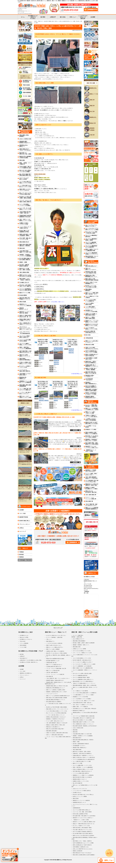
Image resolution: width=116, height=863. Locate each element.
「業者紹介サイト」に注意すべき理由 (90, 450)
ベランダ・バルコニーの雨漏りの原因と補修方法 (25, 201)
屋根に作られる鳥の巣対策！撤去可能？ (91, 491)
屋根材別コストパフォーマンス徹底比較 (25, 305)
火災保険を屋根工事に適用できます (53, 666)
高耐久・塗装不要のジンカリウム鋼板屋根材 (25, 348)
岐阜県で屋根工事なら (24, 520)
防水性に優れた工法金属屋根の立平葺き (24, 231)
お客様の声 (53, 17)
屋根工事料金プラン (50, 641)
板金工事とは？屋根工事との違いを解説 (25, 153)
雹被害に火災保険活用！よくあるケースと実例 (91, 393)
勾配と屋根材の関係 (24, 272)
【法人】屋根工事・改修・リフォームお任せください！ (58, 678)
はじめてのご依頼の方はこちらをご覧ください (56, 635)
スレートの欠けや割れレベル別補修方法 (90, 300)
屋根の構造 (22, 160)
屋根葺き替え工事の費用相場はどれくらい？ (91, 276)
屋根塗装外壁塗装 (92, 129)
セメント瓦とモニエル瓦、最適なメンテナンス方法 (83, 700)
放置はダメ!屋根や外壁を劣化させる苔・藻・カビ (25, 316)
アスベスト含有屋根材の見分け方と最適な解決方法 (83, 759)
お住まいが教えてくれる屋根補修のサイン (91, 283)
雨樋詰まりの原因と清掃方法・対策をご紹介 (55, 724)
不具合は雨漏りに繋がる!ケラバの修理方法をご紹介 (84, 717)
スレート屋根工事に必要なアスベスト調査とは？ (25, 389)
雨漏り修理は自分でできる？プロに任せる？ (25, 149)
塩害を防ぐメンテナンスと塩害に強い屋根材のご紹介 (84, 821)
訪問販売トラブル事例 (90, 429)
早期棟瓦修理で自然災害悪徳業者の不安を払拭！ (25, 216)
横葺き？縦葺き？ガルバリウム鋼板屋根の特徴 (91, 250)
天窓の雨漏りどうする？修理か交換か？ (25, 374)
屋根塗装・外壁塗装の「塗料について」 (81, 644)
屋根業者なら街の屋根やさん (26, 673)
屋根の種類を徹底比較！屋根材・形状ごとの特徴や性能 (84, 685)
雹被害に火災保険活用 (77, 850)
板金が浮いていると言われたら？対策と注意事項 (91, 436)
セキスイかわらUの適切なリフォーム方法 (81, 650)
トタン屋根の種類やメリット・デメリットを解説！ (83, 694)
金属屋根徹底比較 (76, 807)
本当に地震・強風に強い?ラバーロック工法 (25, 239)
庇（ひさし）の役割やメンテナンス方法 (25, 367)
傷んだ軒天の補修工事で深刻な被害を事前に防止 (25, 175)
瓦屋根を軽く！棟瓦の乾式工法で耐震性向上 (82, 753)
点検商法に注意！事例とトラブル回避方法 (55, 651)
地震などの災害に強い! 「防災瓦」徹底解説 (90, 369)
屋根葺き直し (93, 117)
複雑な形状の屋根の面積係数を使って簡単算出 (25, 245)
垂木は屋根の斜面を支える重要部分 (53, 701)
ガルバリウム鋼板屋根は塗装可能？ (91, 236)
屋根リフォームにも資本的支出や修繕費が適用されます (58, 695)
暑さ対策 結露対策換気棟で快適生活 (24, 265)
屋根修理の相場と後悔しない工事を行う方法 (90, 272)
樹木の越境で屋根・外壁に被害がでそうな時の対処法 (91, 443)
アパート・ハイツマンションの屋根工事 (90, 498)
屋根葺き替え (93, 88)
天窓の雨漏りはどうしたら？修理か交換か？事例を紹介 (84, 708)
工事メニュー (72, 17)
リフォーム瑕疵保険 (24, 643)
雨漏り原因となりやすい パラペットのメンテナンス (57, 709)
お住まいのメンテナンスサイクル (80, 788)
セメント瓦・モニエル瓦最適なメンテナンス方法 (25, 208)
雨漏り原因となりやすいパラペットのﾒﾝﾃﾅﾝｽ (25, 190)
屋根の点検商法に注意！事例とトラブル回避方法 (91, 433)
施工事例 (43, 17)
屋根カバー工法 (94, 94)
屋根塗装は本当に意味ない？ (23, 146)
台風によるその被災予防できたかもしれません (91, 348)
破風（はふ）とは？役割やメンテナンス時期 (25, 397)
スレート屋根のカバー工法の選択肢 (91, 297)
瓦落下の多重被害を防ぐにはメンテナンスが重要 (91, 351)
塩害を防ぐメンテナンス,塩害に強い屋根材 (25, 312)
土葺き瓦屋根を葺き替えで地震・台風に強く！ (25, 212)
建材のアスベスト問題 (24, 292)
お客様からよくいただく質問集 (79, 648)
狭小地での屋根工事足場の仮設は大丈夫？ (90, 332)
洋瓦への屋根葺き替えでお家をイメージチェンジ (25, 324)
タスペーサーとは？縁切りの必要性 (24, 178)
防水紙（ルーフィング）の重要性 (80, 796)
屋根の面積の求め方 (24, 241)
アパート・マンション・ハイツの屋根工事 (55, 674)
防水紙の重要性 (23, 295)
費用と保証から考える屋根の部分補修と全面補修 (56, 697)
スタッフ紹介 (22, 513)
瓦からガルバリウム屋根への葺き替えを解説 (91, 232)
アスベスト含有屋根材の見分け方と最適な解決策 (25, 289)
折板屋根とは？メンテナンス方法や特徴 (91, 311)
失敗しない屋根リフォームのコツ (90, 269)
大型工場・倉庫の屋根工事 (52, 672)
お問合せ (21, 527)
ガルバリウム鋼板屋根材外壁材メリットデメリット (91, 253)
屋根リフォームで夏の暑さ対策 (52, 670)
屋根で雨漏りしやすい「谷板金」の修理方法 (24, 279)
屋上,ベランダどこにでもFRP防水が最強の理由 (25, 193)
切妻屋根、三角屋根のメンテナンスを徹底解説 (25, 255)
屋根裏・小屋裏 (23, 262)
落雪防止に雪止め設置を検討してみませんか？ (56, 716)
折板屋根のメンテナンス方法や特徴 (80, 696)
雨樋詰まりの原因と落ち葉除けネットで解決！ (91, 488)
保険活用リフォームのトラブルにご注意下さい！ (83, 817)
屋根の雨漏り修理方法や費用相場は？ (25, 359)
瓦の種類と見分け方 (24, 282)
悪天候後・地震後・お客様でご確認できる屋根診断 (83, 642)
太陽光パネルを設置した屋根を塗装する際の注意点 (57, 732)
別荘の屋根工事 (89, 501)
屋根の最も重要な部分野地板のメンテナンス (24, 298)
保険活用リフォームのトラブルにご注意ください (91, 447)
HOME (35, 21)
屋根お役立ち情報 (89, 344)
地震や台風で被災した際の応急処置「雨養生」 (25, 235)
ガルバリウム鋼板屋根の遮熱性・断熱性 (91, 239)
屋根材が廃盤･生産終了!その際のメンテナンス (25, 320)
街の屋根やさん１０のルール (26, 639)
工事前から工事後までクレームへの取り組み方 (91, 416)
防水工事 (92, 111)
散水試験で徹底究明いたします (52, 660)
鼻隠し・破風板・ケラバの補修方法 (25, 163)
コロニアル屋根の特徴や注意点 (89, 304)
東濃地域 (21, 557)
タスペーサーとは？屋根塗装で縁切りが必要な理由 (83, 716)
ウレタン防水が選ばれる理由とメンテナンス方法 (25, 182)
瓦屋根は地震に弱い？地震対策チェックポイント (91, 365)
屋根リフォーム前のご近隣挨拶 (52, 649)
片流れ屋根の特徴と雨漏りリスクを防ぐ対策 (25, 251)
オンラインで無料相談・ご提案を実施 (54, 637)
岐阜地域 (21, 554)
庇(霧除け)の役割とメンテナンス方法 (24, 224)
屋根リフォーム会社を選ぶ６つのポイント (91, 341)
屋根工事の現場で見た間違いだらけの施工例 (90, 372)
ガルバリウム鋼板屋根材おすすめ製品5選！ (91, 246)
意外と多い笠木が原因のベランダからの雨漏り (25, 171)
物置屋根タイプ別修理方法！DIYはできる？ (90, 471)
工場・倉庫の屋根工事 (90, 494)
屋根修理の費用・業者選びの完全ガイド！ (25, 142)
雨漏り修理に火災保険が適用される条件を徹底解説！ (84, 854)
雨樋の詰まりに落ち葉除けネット (53, 726)
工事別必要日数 (89, 338)
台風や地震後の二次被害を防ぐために (91, 358)
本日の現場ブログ (23, 658)
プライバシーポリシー (24, 524)
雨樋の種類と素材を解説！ (52, 730)
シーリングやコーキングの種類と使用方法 (25, 227)
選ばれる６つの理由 (24, 637)
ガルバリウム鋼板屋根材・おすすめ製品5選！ (82, 666)
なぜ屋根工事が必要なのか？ (91, 265)
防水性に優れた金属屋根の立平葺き (80, 813)
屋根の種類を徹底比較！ (88, 290)
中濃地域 (21, 552)
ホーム (23, 17)
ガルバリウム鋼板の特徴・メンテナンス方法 (82, 765)
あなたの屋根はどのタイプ (78, 638)
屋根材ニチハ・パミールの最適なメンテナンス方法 (91, 321)
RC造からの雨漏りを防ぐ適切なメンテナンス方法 (25, 363)
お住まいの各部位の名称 (25, 138)
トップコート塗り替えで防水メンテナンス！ (25, 393)
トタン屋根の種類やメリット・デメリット (90, 307)
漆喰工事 (92, 99)
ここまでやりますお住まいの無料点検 (82, 17)
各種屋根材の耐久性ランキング (79, 802)
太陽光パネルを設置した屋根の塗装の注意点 (91, 314)
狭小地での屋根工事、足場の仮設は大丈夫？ (82, 660)
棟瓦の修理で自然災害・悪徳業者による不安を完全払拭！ (85, 725)
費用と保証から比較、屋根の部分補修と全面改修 (91, 279)
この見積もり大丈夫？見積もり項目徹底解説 (90, 419)
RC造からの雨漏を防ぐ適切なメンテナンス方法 (83, 769)
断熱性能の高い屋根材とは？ (23, 378)
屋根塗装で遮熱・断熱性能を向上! (90, 383)
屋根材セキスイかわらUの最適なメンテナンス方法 (91, 325)
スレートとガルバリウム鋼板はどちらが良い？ (91, 225)
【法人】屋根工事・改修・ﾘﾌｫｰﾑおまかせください (91, 505)
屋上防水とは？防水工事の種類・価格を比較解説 (25, 197)
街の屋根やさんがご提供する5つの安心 (32, 17)
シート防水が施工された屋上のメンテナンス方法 (25, 186)
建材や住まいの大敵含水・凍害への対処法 (24, 269)
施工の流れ (63, 17)
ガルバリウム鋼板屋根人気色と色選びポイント (91, 243)
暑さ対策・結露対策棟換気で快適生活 (81, 743)
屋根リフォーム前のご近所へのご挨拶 (90, 412)
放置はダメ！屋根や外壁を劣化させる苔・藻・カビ (83, 823)
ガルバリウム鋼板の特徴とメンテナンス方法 (25, 344)
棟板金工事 (93, 123)
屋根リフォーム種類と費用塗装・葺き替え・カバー (91, 293)
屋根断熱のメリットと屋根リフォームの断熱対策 (25, 382)
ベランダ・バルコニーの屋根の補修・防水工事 (56, 668)
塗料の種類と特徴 (91, 522)
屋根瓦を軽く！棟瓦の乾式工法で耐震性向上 (90, 362)
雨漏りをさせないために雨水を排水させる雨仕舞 (25, 275)
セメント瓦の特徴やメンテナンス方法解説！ (25, 205)
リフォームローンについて (52, 693)
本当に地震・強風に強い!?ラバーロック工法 (82, 829)
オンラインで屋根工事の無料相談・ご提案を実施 (91, 405)
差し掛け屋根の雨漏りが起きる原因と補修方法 (25, 259)
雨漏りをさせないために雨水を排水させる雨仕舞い (83, 835)
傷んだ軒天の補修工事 (77, 783)
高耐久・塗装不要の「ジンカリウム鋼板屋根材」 (83, 767)
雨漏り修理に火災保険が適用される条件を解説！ (91, 390)
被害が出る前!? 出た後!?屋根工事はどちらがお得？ (91, 423)
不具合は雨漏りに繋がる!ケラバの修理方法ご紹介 (25, 167)
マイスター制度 (23, 647)
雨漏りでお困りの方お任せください (53, 645)
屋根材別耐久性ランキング (23, 308)
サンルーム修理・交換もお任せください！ (91, 474)
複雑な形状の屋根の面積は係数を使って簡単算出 (83, 739)
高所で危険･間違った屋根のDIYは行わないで (82, 771)
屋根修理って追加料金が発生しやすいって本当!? (91, 440)
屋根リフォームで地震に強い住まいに (54, 664)
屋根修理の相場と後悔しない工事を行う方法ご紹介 (57, 685)
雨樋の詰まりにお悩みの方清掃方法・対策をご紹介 (91, 485)
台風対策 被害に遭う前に (51, 662)
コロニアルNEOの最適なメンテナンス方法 (91, 328)
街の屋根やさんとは (24, 635)
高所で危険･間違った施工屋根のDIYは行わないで (25, 352)
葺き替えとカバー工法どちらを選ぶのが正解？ (91, 286)
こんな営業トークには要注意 (90, 426)
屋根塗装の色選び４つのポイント (89, 376)
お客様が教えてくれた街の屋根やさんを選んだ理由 (30, 660)
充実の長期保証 (23, 645)
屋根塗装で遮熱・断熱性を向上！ (80, 747)
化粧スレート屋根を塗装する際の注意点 (90, 318)
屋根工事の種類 (91, 83)
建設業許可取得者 (23, 517)
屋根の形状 (22, 248)
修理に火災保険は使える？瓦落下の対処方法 (91, 355)
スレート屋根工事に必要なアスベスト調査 (82, 761)
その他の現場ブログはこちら (76, 464)
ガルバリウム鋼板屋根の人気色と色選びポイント (83, 679)
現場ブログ (40, 21)
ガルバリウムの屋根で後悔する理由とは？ (24, 336)
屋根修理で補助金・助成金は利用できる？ (90, 397)
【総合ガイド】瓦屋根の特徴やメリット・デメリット (84, 683)
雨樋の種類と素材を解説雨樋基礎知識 (25, 385)
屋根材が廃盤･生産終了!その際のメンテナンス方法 (83, 721)
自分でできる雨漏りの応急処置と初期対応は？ (91, 386)
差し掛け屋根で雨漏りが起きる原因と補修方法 (83, 833)
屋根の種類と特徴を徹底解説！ (24, 136)
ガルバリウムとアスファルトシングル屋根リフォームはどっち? (25, 328)
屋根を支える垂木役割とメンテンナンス (24, 355)
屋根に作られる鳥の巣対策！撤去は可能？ (55, 728)
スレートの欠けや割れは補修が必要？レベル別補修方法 (84, 692)
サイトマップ (22, 531)
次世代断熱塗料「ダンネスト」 (89, 379)
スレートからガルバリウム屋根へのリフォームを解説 (91, 229)
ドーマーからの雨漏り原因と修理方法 (24, 370)
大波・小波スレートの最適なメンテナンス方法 (25, 220)
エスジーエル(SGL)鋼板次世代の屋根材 (25, 340)
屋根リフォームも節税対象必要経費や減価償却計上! (91, 508)
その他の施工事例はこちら (76, 373)
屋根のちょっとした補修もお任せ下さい (54, 647)
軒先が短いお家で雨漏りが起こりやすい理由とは (25, 286)
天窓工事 (92, 135)
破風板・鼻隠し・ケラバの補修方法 (80, 706)
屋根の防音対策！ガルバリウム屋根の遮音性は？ (91, 257)
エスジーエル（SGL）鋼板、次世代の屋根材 (82, 811)
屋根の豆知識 (22, 301)
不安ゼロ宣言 (22, 641)
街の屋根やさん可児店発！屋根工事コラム (29, 662)
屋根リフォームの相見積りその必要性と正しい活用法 (91, 409)
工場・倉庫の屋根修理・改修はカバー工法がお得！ (91, 478)
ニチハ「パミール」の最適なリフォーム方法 (82, 652)
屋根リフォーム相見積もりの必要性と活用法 (55, 689)
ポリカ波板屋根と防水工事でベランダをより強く (91, 481)
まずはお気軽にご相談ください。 (58, 301)
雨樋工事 (92, 105)
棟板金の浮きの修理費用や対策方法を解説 (25, 157)
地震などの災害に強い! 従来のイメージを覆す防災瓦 (84, 757)
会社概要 (93, 17)
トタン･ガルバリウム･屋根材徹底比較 (24, 332)
